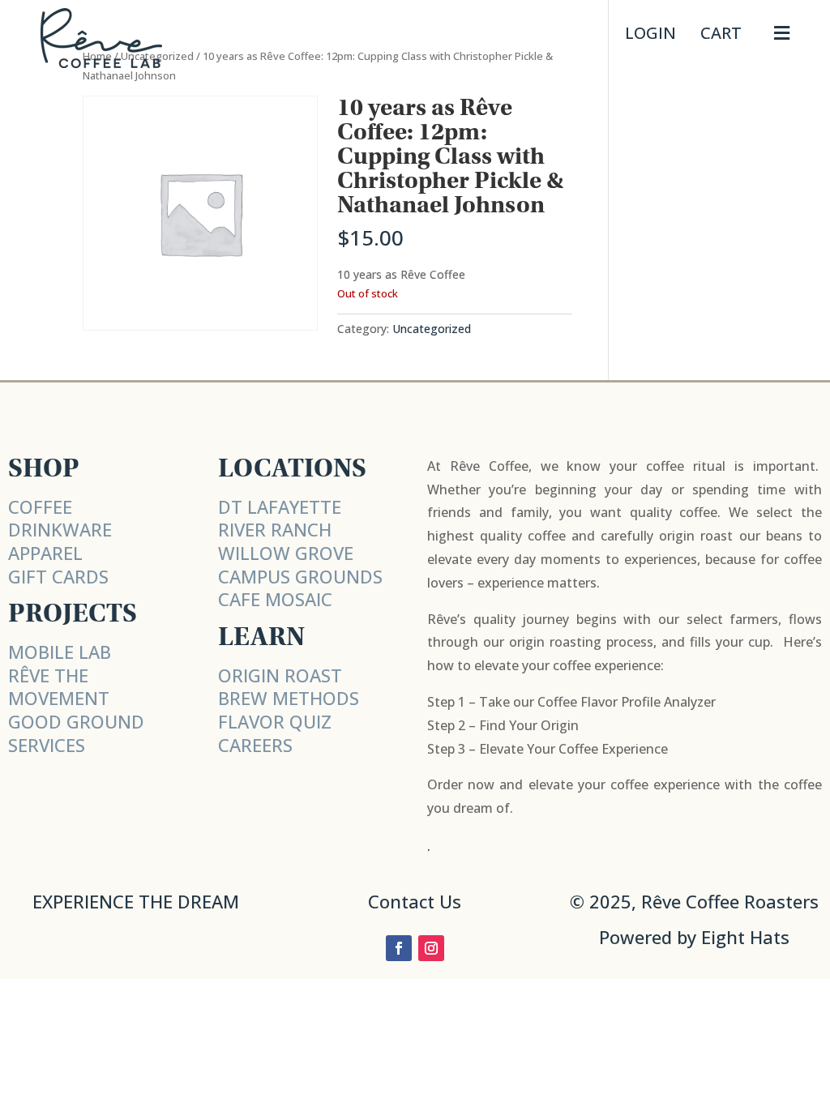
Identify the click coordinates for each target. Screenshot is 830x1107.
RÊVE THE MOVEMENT (58, 687)
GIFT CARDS (58, 576)
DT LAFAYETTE (279, 506)
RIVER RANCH (275, 529)
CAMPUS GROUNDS (300, 576)
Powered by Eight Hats (694, 937)
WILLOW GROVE (285, 553)
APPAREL (45, 553)
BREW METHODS (288, 698)
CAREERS (255, 745)
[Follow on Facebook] (399, 948)
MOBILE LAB (59, 651)
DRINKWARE (60, 529)
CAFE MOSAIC (275, 599)
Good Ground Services (76, 733)
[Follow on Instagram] (431, 948)
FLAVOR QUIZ (275, 721)
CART (721, 33)
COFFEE (40, 506)
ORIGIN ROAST (280, 675)
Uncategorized (431, 328)
